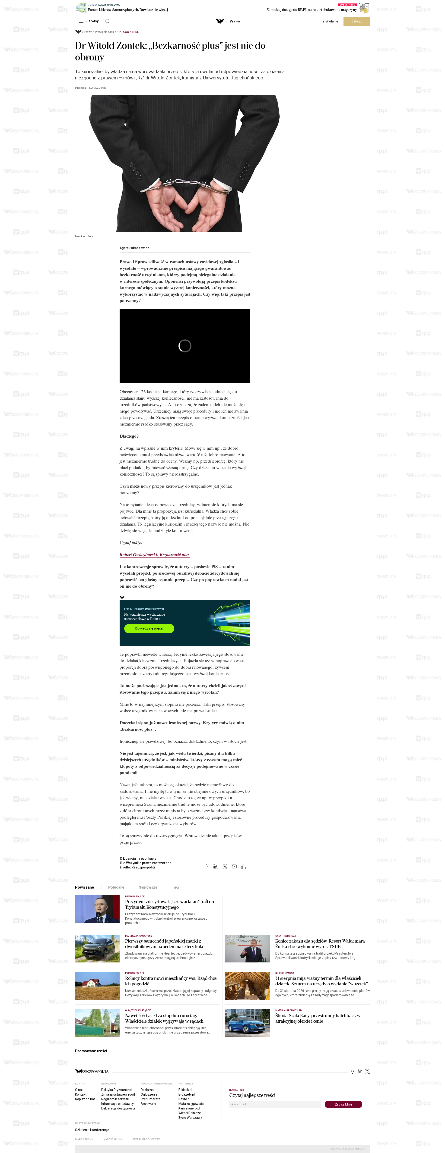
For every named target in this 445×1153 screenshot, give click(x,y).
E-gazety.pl (186, 1094)
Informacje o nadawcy (117, 1104)
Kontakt (80, 1094)
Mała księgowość (190, 1104)
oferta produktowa (146, 1139)
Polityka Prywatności (116, 1090)
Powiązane (84, 887)
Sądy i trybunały (285, 936)
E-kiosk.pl (185, 1090)
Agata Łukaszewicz (134, 248)
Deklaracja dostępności (118, 1108)
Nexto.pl (184, 1099)
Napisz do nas (85, 1099)
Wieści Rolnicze (189, 1113)
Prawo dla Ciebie (105, 32)
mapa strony (84, 1139)
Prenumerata (150, 1099)
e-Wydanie (330, 21)
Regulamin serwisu (115, 1099)
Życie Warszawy (190, 1117)
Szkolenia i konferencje (92, 1130)
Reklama (147, 1090)
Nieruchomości (285, 973)
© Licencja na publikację (138, 858)
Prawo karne (129, 32)
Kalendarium (113, 1139)
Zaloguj (356, 21)
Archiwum (148, 1104)
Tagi (175, 887)
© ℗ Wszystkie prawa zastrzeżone (145, 863)
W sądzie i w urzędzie (138, 1010)
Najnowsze (148, 887)
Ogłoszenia (149, 1094)
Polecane (116, 887)
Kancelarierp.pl (189, 1108)
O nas (79, 1090)
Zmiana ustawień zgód (118, 1094)
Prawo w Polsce (135, 896)
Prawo (235, 21)
